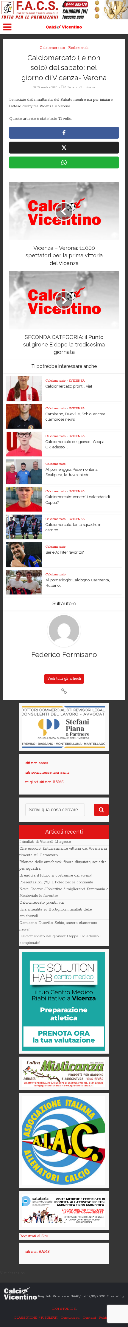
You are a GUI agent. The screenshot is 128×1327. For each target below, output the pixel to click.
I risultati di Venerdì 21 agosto (45, 842)
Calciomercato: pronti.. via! (69, 386)
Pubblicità (107, 1317)
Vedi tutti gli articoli (64, 678)
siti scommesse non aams (47, 772)
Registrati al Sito (33, 1236)
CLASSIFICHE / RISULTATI (35, 1317)
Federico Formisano (81, 87)
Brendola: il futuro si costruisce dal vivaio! (55, 875)
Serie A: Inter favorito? (65, 552)
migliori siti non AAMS (44, 782)
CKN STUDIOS (63, 1308)
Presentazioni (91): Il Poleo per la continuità (56, 882)
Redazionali (78, 48)
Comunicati (69, 1317)
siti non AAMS (37, 1251)
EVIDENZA (77, 381)
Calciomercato (52, 48)
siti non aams (36, 763)
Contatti (89, 1317)
